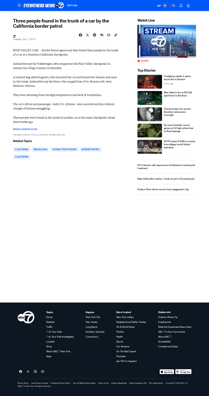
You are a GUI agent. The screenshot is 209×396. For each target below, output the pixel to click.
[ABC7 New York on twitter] (28, 372)
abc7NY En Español (126, 361)
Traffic (49, 327)
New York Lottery (125, 317)
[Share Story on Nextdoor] (101, 35)
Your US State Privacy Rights (84, 383)
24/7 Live (72, 5)
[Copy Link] (115, 35)
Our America (122, 346)
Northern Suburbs (95, 332)
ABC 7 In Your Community (171, 332)
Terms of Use (103, 383)
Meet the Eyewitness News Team (174, 327)
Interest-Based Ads (119, 383)
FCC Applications (156, 383)
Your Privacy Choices (39, 383)
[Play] (166, 41)
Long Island (91, 327)
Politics (120, 332)
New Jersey (91, 322)
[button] (19, 5)
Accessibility (164, 341)
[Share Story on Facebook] (80, 35)
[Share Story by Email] (108, 35)
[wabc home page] (26, 317)
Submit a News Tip (167, 317)
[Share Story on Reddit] (94, 35)
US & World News (125, 327)
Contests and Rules (168, 346)
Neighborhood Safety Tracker (131, 322)
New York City (93, 317)
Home (49, 317)
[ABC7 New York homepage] (44, 5)
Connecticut (92, 337)
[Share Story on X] (87, 35)
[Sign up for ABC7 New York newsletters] (43, 372)
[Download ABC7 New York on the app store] (167, 371)
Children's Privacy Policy (60, 383)
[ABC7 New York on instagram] (35, 372)
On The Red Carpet (126, 351)
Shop (49, 346)
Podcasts (120, 356)
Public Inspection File (138, 383)
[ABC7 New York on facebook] (21, 372)
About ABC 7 (165, 337)
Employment (164, 322)
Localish (50, 341)
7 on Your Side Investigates (60, 337)
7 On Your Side (54, 332)
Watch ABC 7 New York (58, 351)
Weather (50, 322)
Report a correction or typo (25, 128)
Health (119, 337)
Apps (48, 356)
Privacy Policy (23, 383)
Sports (119, 341)
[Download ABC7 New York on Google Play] (183, 371)
